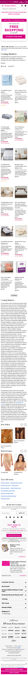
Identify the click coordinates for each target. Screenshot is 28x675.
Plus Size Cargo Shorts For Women (8, 496)
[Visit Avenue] (10, 630)
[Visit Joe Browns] (17, 630)
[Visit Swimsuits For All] (17, 634)
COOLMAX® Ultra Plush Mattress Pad (7, 243)
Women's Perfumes (5, 482)
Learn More (4, 49)
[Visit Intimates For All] (4, 637)
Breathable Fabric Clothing (16, 482)
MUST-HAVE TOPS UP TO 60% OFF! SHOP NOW (14, 12)
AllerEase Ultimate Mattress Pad (19, 279)
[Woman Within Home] (10, 5)
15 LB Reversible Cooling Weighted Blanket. (5, 129)
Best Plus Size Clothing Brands (13, 651)
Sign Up (22, 513)
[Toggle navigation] (2, 5)
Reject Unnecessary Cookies (14, 669)
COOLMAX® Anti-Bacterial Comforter (6, 166)
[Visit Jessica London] (4, 630)
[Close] (26, 663)
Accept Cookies (14, 672)
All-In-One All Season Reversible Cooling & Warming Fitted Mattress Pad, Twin (21, 206)
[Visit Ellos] (24, 630)
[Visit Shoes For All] (10, 637)
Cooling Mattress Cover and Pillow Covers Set (7, 204)
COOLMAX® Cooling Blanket (6, 92)
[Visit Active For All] (23, 633)
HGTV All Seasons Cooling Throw (19, 128)
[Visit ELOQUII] (10, 633)
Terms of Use (17, 646)
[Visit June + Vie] (4, 634)
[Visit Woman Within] (10, 627)
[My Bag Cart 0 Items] (25, 5)
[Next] (25, 424)
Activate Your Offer (14, 36)
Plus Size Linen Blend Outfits (7, 493)
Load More (14, 295)
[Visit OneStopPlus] (4, 627)
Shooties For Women (5, 498)
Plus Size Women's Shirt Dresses (8, 490)
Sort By (11, 66)
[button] (22, 5)
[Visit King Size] (23, 637)
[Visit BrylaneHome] (17, 637)
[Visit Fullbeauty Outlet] (14, 640)
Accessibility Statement (14, 652)
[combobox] (14, 8)
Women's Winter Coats (16, 488)
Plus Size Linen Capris (6, 485)
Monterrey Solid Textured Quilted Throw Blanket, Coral (21, 167)
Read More (3, 63)
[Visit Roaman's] (17, 627)
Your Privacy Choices (12, 647)
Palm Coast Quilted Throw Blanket (7, 279)
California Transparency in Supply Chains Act (13, 649)
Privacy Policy (8, 646)
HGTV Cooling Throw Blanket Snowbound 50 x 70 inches (21, 93)
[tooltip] (4, 2)
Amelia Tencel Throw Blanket (20, 243)
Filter (4, 66)
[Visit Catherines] (23, 627)
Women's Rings (15, 485)
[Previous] (21, 424)
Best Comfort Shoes (5, 488)
